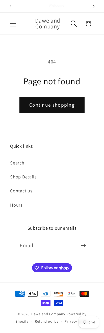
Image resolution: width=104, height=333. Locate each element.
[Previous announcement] (10, 6)
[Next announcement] (93, 6)
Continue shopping (52, 105)
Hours (16, 205)
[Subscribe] (83, 245)
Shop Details (23, 177)
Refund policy (47, 321)
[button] (13, 23)
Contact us (21, 191)
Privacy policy (77, 321)
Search (17, 163)
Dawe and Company (48, 313)
